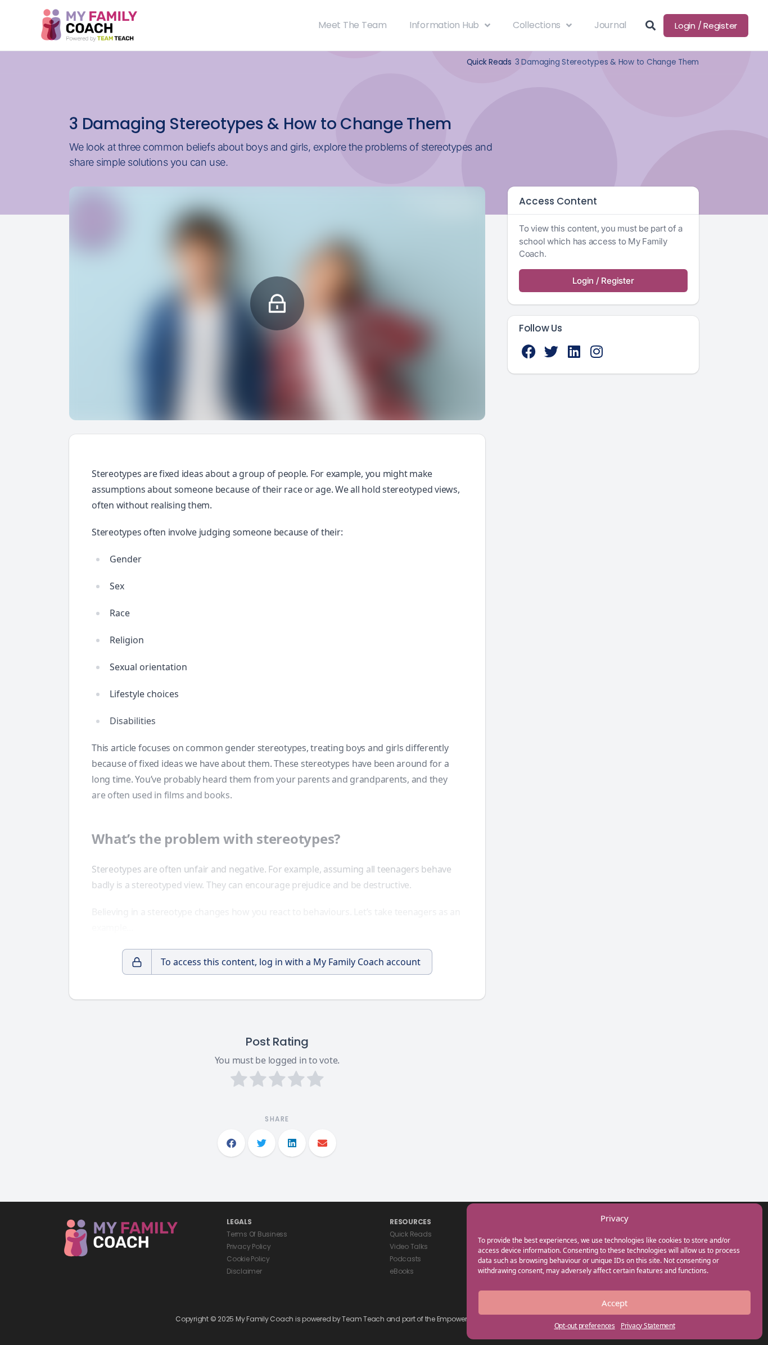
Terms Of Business (257, 1234)
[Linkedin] (574, 351)
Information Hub (444, 25)
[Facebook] (529, 351)
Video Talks (408, 1246)
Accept (614, 1302)
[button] (231, 1143)
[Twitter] (551, 351)
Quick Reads (489, 62)
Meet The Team (352, 25)
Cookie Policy (248, 1259)
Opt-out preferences (584, 1325)
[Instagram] (596, 351)
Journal (610, 25)
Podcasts (405, 1259)
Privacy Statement (648, 1325)
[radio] (239, 1080)
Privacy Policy (249, 1246)
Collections (537, 25)
